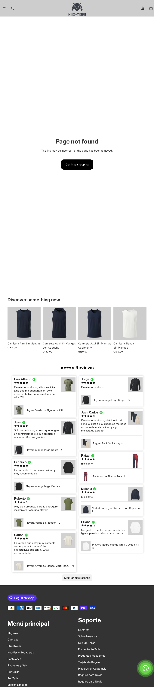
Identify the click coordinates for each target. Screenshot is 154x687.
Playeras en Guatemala (92, 668)
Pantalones (14, 659)
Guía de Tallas (86, 642)
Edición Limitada (18, 684)
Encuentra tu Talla (89, 649)
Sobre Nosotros (87, 636)
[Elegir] (34, 334)
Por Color (13, 671)
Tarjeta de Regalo (89, 662)
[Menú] (4, 8)
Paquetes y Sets (18, 665)
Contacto (83, 629)
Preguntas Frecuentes (91, 655)
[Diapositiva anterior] (117, 323)
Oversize (13, 639)
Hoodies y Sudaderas (21, 652)
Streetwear (14, 646)
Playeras (13, 633)
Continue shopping (77, 164)
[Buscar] (12, 8)
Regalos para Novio (90, 675)
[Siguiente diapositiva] (142, 323)
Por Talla (13, 678)
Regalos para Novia (90, 681)
